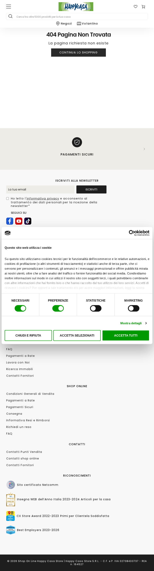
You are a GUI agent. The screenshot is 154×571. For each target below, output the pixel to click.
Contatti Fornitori (20, 376)
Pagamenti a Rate (20, 356)
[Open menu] (8, 6)
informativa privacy (43, 198)
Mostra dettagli (131, 323)
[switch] (58, 308)
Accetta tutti (125, 335)
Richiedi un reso (18, 427)
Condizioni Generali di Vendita (30, 394)
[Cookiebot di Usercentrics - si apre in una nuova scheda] (131, 233)
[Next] (144, 149)
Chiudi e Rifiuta (28, 335)
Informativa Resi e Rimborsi (28, 420)
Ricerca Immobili (19, 369)
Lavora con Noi (18, 362)
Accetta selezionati (77, 335)
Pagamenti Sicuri (19, 407)
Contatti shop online (22, 458)
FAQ (9, 349)
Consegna (14, 414)
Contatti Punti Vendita (24, 452)
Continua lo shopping (78, 52)
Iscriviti (91, 189)
